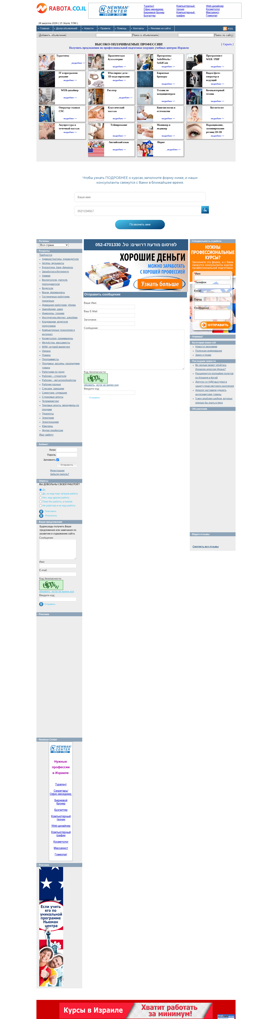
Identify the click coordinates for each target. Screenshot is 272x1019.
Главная (44, 28)
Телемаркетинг (50, 401)
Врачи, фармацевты (53, 292)
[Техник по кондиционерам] (168, 97)
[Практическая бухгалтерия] (119, 62)
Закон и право (203, 355)
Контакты (138, 28)
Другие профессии (52, 430)
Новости (89, 28)
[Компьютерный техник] (217, 97)
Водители (47, 288)
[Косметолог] (217, 114)
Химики (46, 275)
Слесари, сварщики (53, 388)
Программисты (50, 359)
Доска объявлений (66, 28)
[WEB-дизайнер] (70, 94)
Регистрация (57, 470)
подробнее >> (78, 63)
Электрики (48, 417)
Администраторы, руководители (60, 259)
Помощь (121, 28)
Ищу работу (46, 434)
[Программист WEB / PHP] (217, 62)
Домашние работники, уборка (59, 305)
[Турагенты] (63, 62)
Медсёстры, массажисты (56, 342)
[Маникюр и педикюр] (168, 132)
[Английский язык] (119, 145)
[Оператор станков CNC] (70, 114)
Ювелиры (47, 426)
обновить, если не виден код (101, 384)
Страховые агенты (52, 397)
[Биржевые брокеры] (168, 80)
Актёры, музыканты (53, 263)
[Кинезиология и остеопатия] (168, 114)
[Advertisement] (60, 676)
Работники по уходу (53, 372)
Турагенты (48, 413)
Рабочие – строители (54, 376)
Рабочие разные (51, 384)
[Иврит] (161, 149)
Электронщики (50, 422)
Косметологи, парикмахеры (57, 338)
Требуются (45, 255)
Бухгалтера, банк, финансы (57, 267)
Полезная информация (208, 350)
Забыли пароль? (59, 474)
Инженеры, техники (53, 313)
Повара (46, 355)
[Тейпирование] (119, 132)
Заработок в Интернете (55, 271)
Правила (105, 28)
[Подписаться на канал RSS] (225, 29)
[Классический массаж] (119, 114)
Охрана (46, 351)
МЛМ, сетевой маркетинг (56, 346)
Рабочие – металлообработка (59, 380)
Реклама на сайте (161, 28)
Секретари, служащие (54, 392)
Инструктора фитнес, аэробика (59, 317)
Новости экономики (206, 346)
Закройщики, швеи (52, 309)
